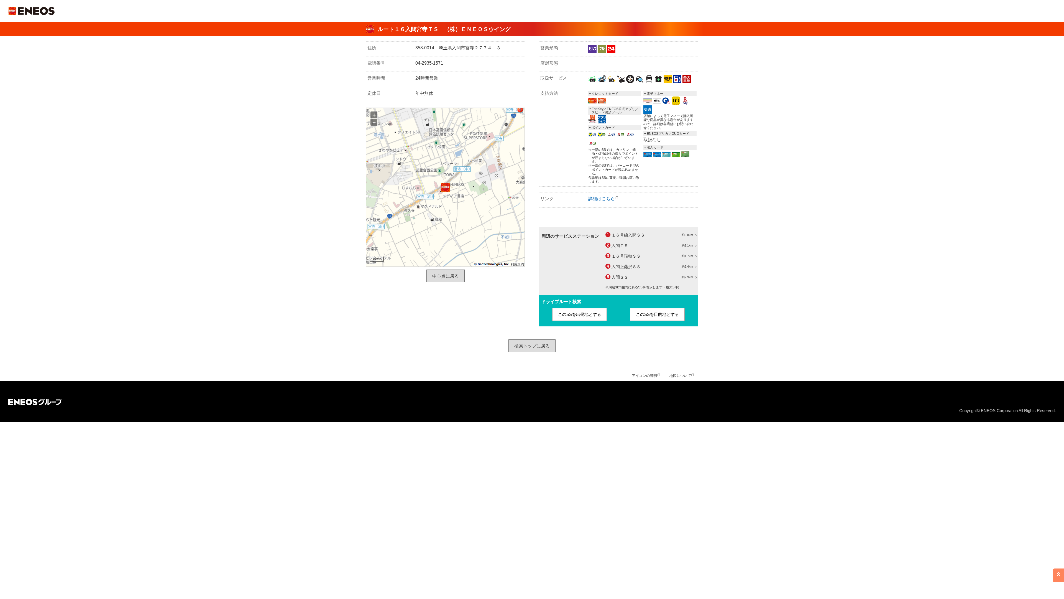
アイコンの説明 (644, 376)
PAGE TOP (1058, 575)
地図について (680, 376)
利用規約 (517, 264)
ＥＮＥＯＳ (31, 11)
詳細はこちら (601, 198)
